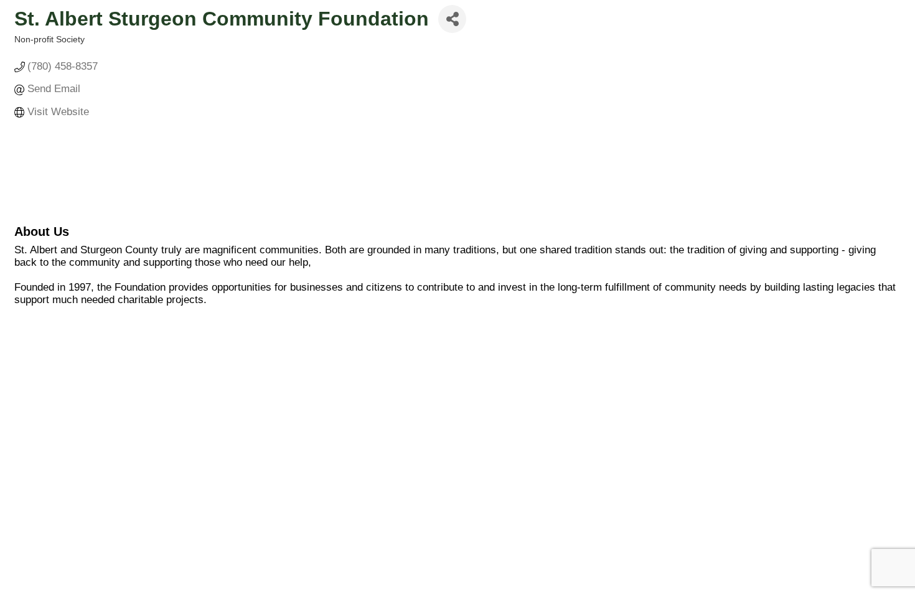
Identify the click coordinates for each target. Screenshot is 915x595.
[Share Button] (452, 19)
